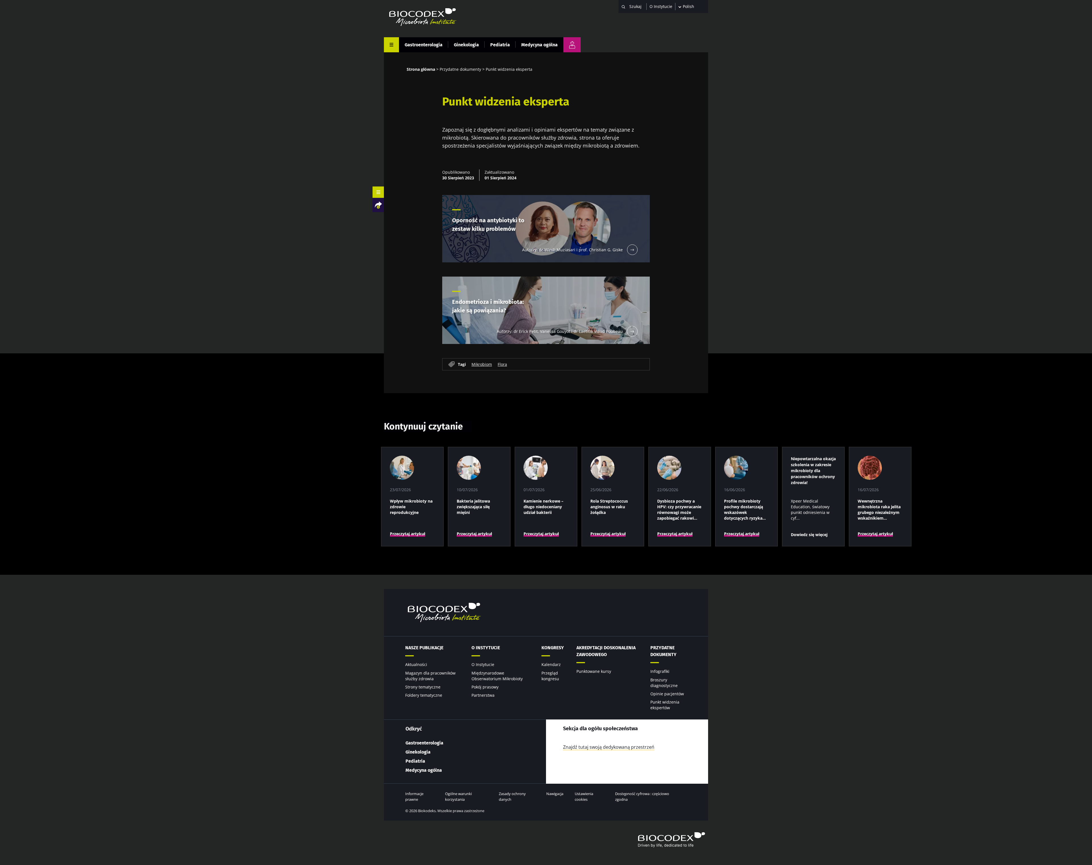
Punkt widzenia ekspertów (664, 704)
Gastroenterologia (423, 44)
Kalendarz (551, 664)
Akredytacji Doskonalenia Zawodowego (606, 651)
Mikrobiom (481, 364)
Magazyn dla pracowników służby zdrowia (430, 675)
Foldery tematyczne (423, 695)
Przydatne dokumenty (460, 69)
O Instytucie (661, 6)
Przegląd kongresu (550, 675)
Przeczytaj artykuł (407, 533)
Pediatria (500, 44)
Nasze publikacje (424, 647)
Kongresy (552, 647)
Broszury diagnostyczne (664, 682)
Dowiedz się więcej (809, 534)
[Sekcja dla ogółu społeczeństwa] (572, 44)
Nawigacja (554, 793)
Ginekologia (466, 44)
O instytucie (485, 647)
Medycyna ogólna (539, 44)
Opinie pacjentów (667, 693)
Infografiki (659, 671)
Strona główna (421, 69)
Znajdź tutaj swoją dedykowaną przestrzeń (608, 747)
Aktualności (416, 664)
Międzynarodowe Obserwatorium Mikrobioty (497, 675)
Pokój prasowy (485, 687)
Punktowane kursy (593, 671)
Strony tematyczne (422, 687)
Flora (502, 364)
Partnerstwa (483, 695)
